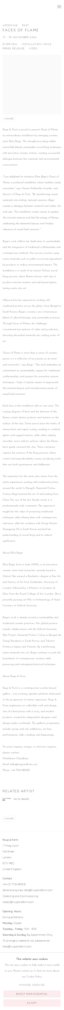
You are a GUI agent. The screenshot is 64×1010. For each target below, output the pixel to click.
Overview (10, 44)
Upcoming (10, 25)
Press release (14, 48)
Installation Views (37, 44)
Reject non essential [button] (32, 994)
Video (33, 48)
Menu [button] (58, 6)
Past (25, 25)
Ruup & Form (18, 6)
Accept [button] (32, 1003)
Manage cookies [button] (32, 985)
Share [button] (10, 119)
